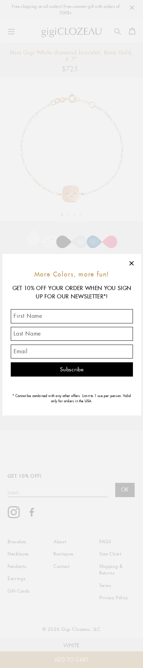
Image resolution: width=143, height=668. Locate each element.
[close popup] (132, 263)
